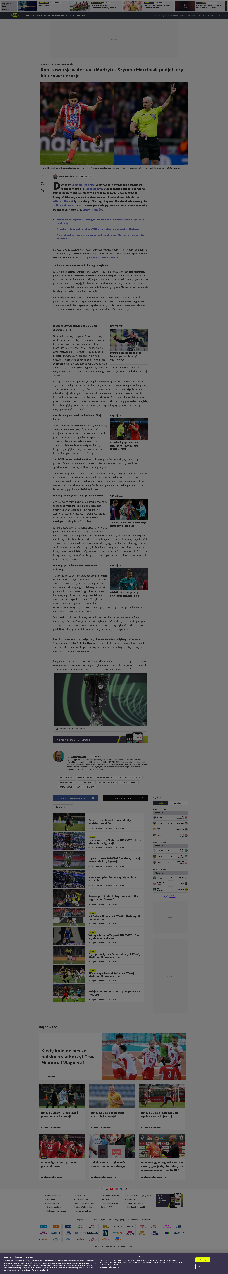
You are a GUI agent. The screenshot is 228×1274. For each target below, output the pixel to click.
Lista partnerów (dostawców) (111, 1267)
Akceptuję (202, 1260)
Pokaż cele (203, 1267)
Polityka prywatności (40, 1270)
